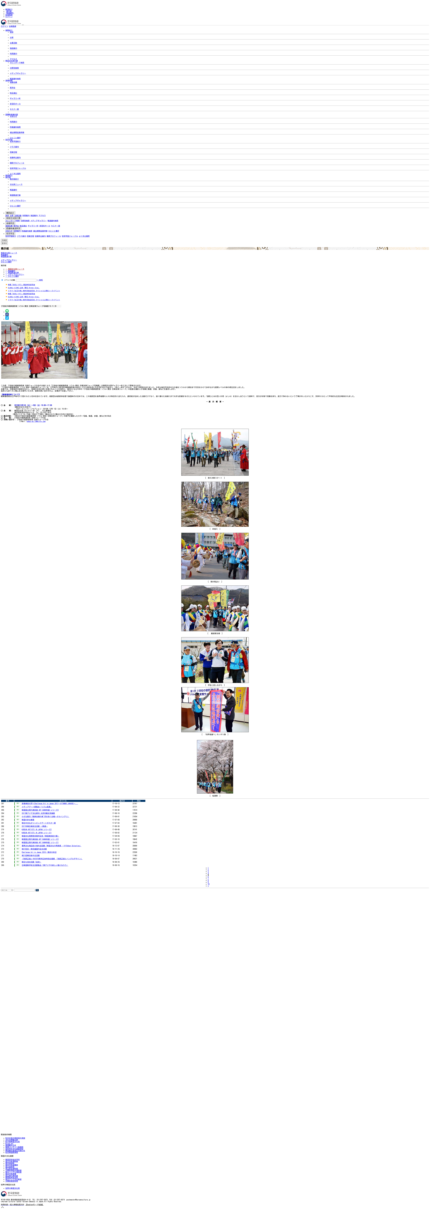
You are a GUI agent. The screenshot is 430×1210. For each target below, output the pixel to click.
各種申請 (10, 223)
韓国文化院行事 (13, 218)
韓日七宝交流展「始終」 (31, 862)
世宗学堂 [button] (9, 140)
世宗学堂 (10, 233)
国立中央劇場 (10, 1174)
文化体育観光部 (11, 1140)
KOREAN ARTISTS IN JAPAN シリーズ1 (37, 833)
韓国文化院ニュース (9, 253)
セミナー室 (14, 109)
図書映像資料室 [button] (11, 114)
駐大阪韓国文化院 (12, 1142)
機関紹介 (10, 213)
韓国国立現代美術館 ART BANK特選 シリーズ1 (40, 842)
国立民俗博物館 (11, 1168)
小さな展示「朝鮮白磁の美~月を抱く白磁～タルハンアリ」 (45, 816)
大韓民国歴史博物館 (13, 1170)
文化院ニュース (16, 184)
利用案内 (13, 54)
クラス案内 (14, 147)
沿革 (11, 37)
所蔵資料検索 (15, 127)
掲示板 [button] (8, 177)
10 (209, 884)
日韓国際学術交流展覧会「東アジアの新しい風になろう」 (45, 865)
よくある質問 (15, 174)
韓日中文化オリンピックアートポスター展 (39, 823)
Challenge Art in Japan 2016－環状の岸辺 (39, 852)
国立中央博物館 (11, 1161)
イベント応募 (9, 280)
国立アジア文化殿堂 (13, 1179)
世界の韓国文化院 (12, 1188)
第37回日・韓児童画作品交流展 (34, 849)
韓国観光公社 (10, 1145)
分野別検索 (14, 68)
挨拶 (11, 32)
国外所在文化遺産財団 (14, 1149)
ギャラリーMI (15, 98)
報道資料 (9, 13)
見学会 (12, 88)
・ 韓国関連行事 (12, 273)
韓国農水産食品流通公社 (15, 1151)
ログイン (9, 16)
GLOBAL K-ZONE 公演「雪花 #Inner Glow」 (24, 288)
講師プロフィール (17, 163)
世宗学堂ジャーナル (18, 168)
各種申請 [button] (9, 80)
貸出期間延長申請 (17, 132)
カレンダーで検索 (17, 62)
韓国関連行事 (15, 195)
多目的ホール (15, 104)
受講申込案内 (15, 157)
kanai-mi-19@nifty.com (36, 421)
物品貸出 (13, 93)
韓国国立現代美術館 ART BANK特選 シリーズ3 (40, 810)
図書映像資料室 (13, 228)
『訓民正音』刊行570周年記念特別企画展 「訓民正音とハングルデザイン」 (52, 859)
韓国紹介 (9, 9)
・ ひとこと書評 (12, 276)
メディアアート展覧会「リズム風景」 (37, 807)
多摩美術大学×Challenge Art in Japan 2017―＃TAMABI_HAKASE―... (50, 803)
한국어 (19, 26)
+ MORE (40, 280)
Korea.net (9, 1143)
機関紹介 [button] (9, 30)
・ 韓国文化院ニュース (14, 269)
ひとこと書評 (15, 138)
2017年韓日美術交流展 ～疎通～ (35, 826)
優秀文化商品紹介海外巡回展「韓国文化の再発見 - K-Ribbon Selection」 (51, 846)
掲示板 (9, 11)
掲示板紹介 (14, 179)
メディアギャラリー (18, 73)
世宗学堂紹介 (15, 141)
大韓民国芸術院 (11, 1181)
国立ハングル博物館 (13, 1172)
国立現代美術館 (11, 1176)
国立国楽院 (9, 1167)
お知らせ (13, 116)
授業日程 (13, 152)
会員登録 (9, 15)
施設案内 (13, 48)
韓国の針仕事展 (28, 820)
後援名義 (13, 82)
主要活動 (13, 43)
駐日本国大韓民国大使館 (15, 1138)
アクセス (13, 59)
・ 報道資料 (10, 271)
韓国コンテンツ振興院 (14, 1147)
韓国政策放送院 (11, 1177)
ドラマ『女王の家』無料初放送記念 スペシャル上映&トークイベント (34, 291)
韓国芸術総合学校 (12, 1160)
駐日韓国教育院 (11, 1152)
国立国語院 (9, 1163)
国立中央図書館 (11, 1165)
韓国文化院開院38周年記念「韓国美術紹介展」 (40, 836)
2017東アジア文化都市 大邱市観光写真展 (38, 813)
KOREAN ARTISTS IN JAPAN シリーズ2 (37, 829)
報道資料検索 (15, 79)
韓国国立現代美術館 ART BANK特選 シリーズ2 (40, 839)
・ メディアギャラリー (14, 274)
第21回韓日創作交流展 (31, 855)
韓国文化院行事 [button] (11, 61)
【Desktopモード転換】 (34, 1205)
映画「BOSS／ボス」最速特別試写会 (21, 285)
